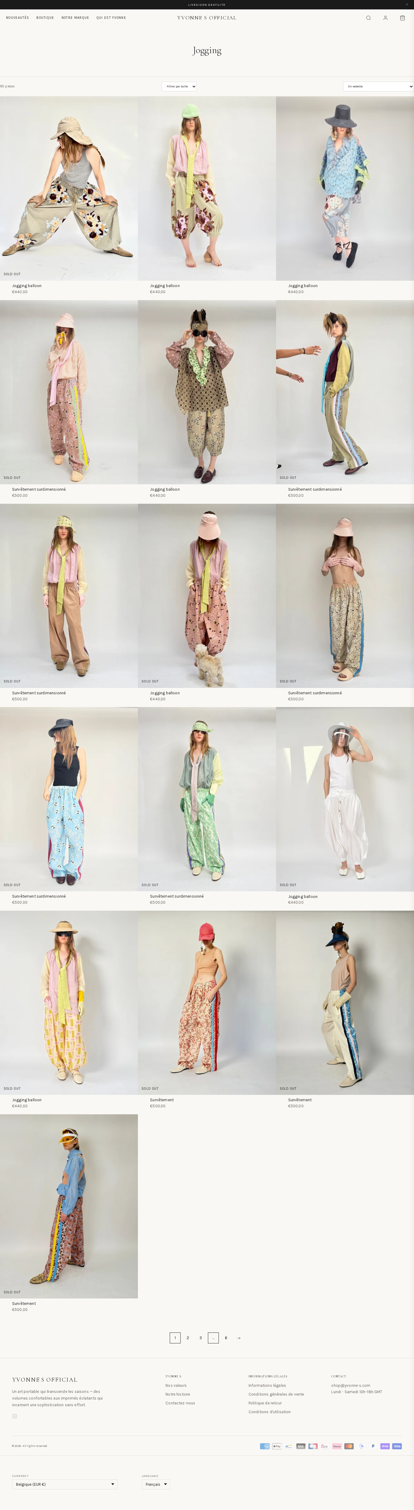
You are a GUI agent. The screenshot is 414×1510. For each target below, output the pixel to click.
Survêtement (162, 1100)
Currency (20, 1476)
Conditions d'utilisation (270, 1412)
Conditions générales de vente (276, 1394)
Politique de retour (265, 1403)
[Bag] (402, 17)
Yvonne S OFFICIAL (45, 1379)
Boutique (45, 18)
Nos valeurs (176, 1385)
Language (150, 1476)
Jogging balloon (27, 285)
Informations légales (267, 1385)
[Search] (368, 17)
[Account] (385, 17)
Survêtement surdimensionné (39, 489)
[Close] (407, 4)
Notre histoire (177, 1394)
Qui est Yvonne (111, 18)
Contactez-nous (180, 1403)
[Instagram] (14, 1417)
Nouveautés (17, 18)
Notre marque (75, 18)
